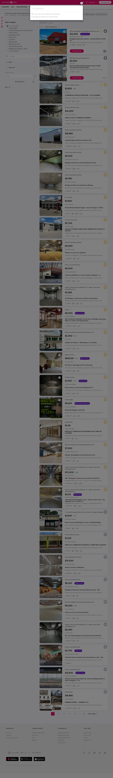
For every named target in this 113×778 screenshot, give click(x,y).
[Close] (81, 3)
